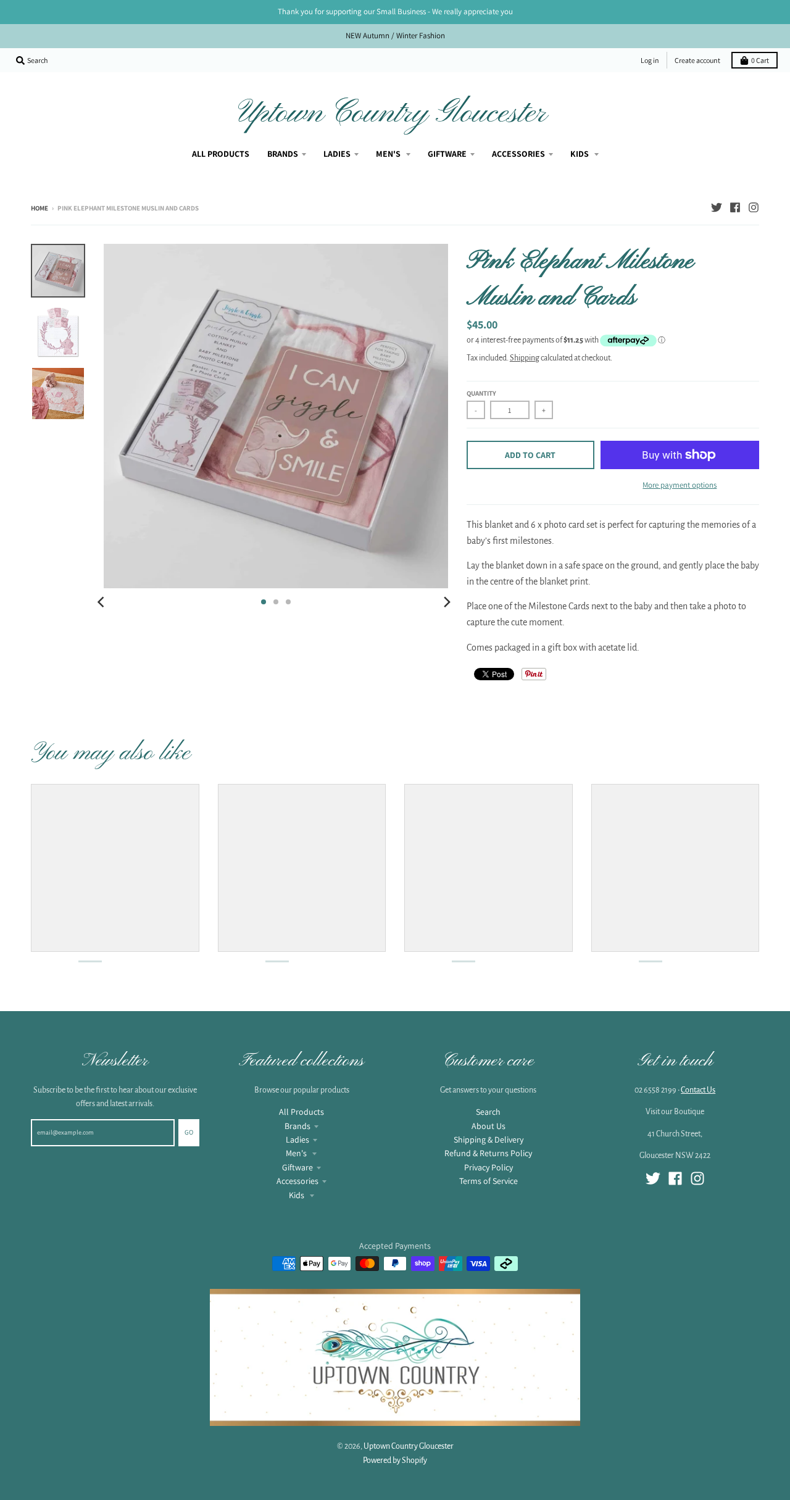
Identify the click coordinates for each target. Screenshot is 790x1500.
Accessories (297, 1180)
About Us (488, 1125)
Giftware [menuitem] (447, 153)
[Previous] (102, 601)
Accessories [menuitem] (518, 153)
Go (189, 1132)
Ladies (297, 1139)
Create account (697, 60)
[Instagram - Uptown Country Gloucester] (753, 207)
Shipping (524, 358)
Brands (297, 1125)
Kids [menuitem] (580, 153)
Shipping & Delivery (488, 1139)
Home (39, 208)
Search (488, 1111)
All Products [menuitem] (220, 153)
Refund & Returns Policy (488, 1153)
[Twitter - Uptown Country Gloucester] (716, 207)
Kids (297, 1195)
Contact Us (698, 1090)
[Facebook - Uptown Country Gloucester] (735, 207)
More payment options (679, 485)
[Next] (446, 601)
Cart (760, 60)
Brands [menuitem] (282, 153)
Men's (297, 1153)
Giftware (297, 1167)
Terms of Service (488, 1180)
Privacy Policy (488, 1167)
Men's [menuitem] (389, 153)
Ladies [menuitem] (337, 153)
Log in (650, 60)
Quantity (481, 393)
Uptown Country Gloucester (392, 113)
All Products (301, 1111)
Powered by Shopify (395, 1460)
